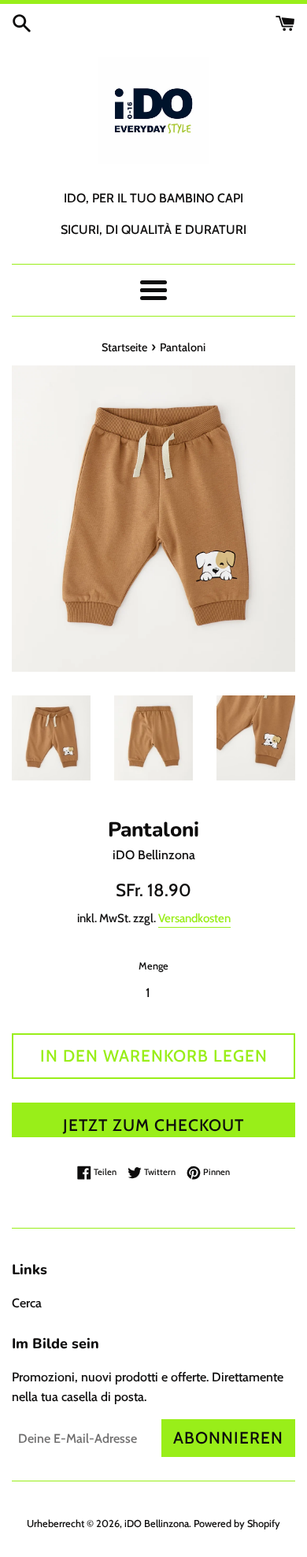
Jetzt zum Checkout (153, 1125)
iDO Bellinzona (156, 1523)
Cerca (27, 1303)
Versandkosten (194, 918)
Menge (153, 966)
